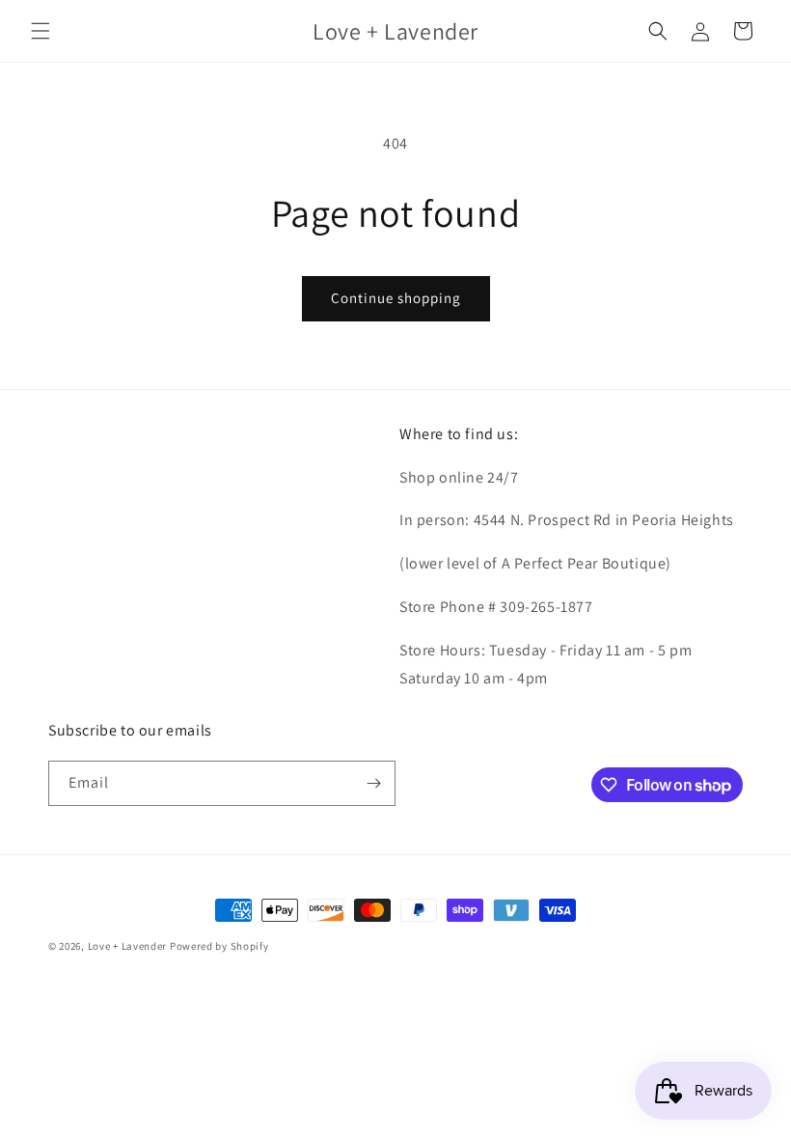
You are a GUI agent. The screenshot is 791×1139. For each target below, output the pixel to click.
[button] (40, 31)
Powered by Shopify (219, 946)
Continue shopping (396, 298)
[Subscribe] (373, 783)
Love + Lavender (129, 946)
